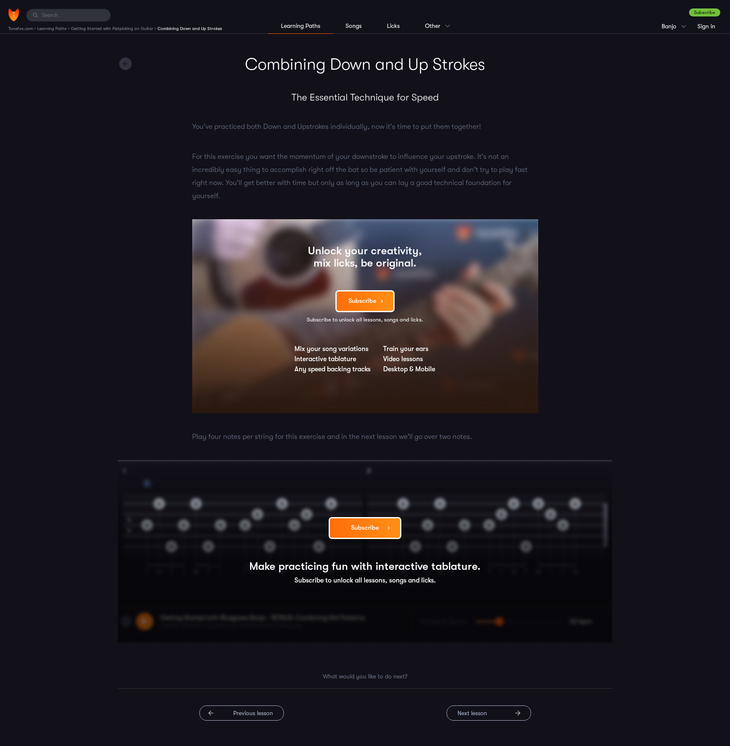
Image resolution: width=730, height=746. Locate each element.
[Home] (13, 14)
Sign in (706, 26)
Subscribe (704, 12)
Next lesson (472, 713)
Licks (393, 25)
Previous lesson (253, 713)
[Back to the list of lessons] (125, 63)
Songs (354, 25)
